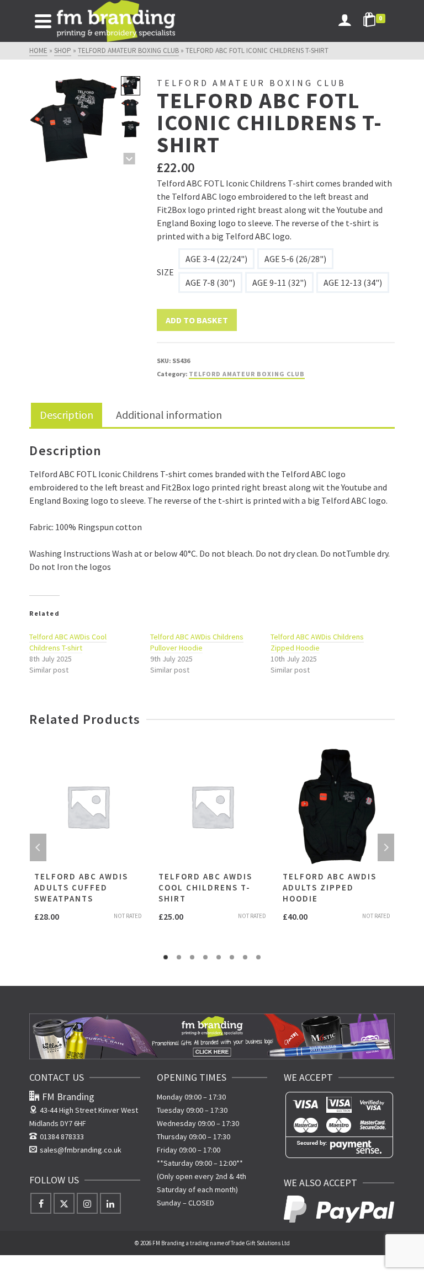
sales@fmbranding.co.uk (80, 1150)
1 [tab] (165, 957)
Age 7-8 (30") (210, 282)
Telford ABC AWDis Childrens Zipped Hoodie (317, 642)
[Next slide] (106, 120)
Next (386, 847)
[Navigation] (43, 21)
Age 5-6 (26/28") (295, 258)
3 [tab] (192, 957)
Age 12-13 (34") (353, 282)
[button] (130, 107)
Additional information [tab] (169, 415)
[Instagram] (87, 1203)
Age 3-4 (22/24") (216, 258)
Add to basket (197, 320)
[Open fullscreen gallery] (107, 153)
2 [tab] (178, 957)
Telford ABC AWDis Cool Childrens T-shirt (68, 642)
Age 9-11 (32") (279, 282)
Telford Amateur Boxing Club (247, 374)
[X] (64, 1203)
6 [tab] (231, 957)
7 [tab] (245, 957)
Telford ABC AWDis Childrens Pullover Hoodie (196, 642)
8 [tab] (258, 957)
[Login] (344, 21)
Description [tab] (66, 415)
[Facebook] (40, 1203)
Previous (38, 847)
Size (165, 272)
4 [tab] (205, 957)
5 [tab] (218, 957)
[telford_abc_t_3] (73, 120)
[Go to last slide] (42, 120)
